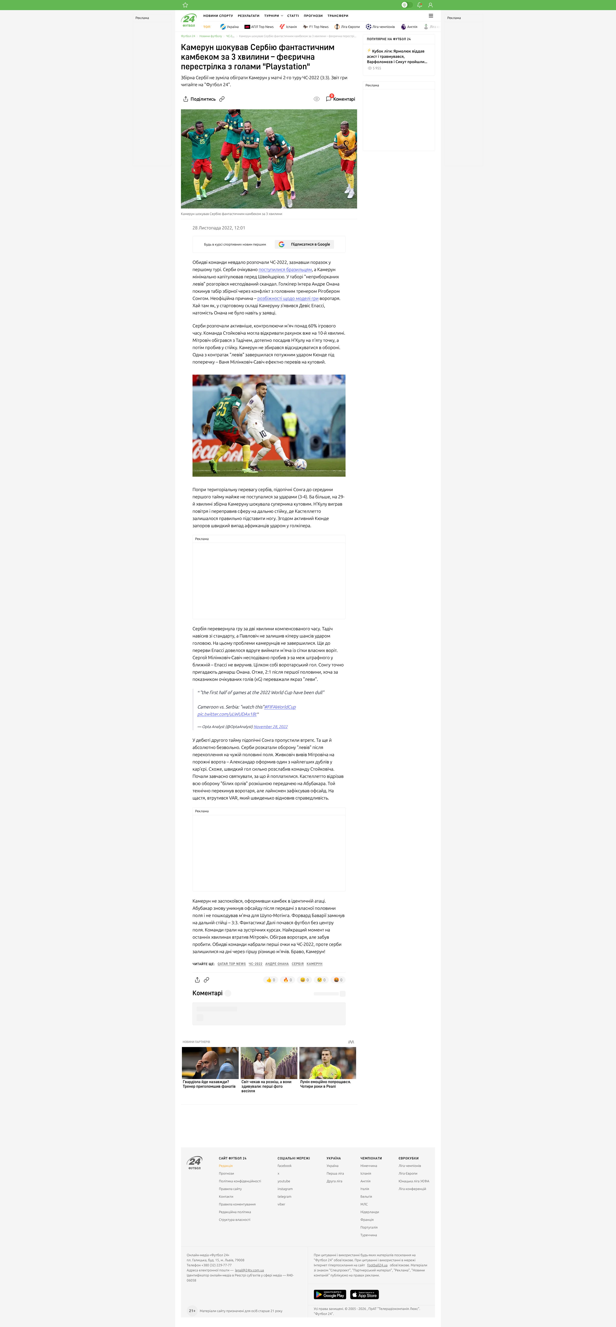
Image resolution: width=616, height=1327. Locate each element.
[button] (273, 15)
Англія (412, 27)
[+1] (185, 5)
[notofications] (419, 5)
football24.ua (377, 1265)
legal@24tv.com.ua (249, 1270)
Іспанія (291, 27)
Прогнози (313, 16)
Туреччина (368, 1235)
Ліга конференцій (444, 27)
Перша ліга (335, 1173)
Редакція (226, 1166)
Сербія (298, 964)
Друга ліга (334, 1181)
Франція (367, 1220)
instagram (285, 1189)
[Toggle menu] (431, 16)
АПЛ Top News (262, 27)
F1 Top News (318, 27)
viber (281, 1204)
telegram (284, 1196)
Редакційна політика (235, 1212)
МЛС (364, 1204)
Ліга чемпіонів (383, 27)
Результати (249, 16)
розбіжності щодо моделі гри (288, 298)
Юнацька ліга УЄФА (413, 1181)
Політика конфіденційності (240, 1181)
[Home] (189, 25)
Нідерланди (369, 1212)
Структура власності (234, 1220)
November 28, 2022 (271, 727)
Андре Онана (277, 964)
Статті (293, 16)
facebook (285, 1166)
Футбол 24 (188, 36)
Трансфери (338, 16)
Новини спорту (218, 16)
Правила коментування (237, 1204)
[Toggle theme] (406, 4)
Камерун (315, 964)
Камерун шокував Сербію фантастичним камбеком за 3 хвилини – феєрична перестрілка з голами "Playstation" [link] (298, 36)
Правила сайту (230, 1189)
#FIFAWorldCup (279, 706)
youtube (284, 1181)
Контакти (226, 1196)
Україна (233, 27)
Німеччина (368, 1166)
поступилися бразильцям (285, 269)
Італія (364, 1189)
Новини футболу (210, 36)
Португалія (369, 1227)
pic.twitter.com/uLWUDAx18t (227, 714)
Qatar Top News (232, 964)
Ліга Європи (350, 27)
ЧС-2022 (231, 36)
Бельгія (366, 1196)
